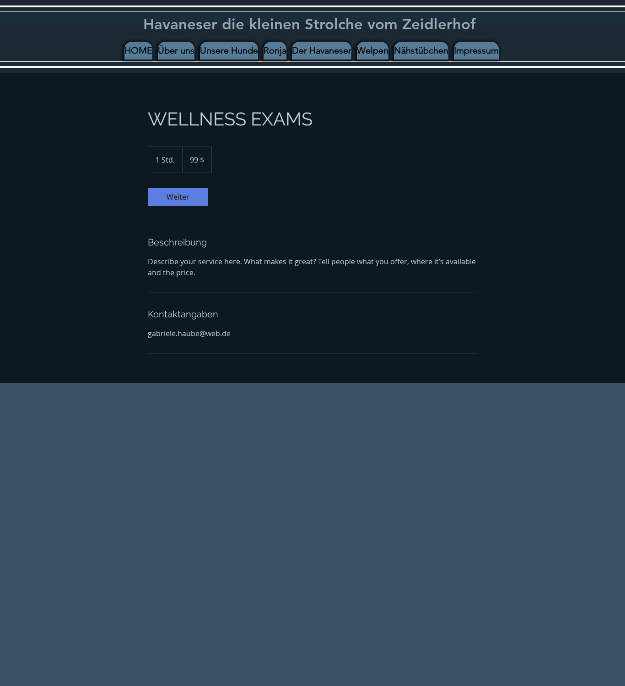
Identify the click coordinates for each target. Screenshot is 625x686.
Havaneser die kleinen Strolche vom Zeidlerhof (309, 24)
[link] (178, 197)
